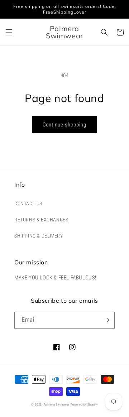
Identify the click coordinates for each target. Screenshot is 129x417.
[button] (9, 32)
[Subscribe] (106, 320)
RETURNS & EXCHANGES (41, 219)
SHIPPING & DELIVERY (38, 236)
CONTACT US (28, 203)
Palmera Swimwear (57, 404)
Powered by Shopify (84, 404)
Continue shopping (64, 124)
